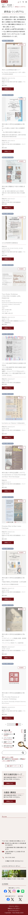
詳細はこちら (8, 89)
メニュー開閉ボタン (26, 2)
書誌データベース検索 (7, 757)
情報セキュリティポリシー (14, 908)
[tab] (7, 731)
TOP (3, 5)
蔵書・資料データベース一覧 (14, 766)
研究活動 (9, 5)
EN (20, 1)
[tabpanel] (14, 756)
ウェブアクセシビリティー (14, 910)
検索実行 (23, 753)
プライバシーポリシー (14, 906)
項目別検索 (15, 759)
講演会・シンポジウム (7, 6)
